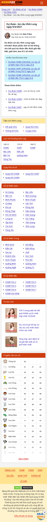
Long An (9, 218)
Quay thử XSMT (32, 173)
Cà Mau (8, 203)
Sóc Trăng (29, 218)
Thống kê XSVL (12, 130)
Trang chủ (10, 470)
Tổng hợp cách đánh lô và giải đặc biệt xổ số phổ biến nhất (29, 342)
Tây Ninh (9, 222)
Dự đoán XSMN (15, 99)
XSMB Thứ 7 (30, 289)
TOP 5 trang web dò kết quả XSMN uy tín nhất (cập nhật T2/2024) (29, 313)
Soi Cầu (10, 475)
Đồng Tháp (10, 211)
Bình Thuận (30, 199)
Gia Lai (8, 252)
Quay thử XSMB (12, 173)
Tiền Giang (30, 222)
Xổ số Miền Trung (11, 238)
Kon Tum (29, 256)
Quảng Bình (10, 263)
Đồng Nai (29, 207)
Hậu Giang (30, 211)
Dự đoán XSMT (15, 107)
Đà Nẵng (29, 244)
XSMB (32, 147)
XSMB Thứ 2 (10, 282)
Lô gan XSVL (31, 130)
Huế (27, 252)
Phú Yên (29, 259)
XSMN (6, 147)
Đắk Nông (29, 248)
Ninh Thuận (10, 259)
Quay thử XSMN (12, 177)
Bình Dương (30, 195)
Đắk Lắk (20, 151)
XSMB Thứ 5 (30, 285)
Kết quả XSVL (11, 126)
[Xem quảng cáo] (41, 516)
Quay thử (22, 475)
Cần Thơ (29, 203)
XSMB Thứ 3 (30, 282)
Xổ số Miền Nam (10, 185)
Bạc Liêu (7, 151)
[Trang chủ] (11, 3)
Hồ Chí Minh (10, 214)
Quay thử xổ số (10, 167)
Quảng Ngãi (10, 267)
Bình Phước (10, 199)
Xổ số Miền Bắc (10, 275)
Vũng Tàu (7, 159)
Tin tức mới (8, 301)
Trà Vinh (9, 226)
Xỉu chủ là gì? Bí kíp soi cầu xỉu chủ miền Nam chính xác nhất (29, 327)
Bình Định (9, 244)
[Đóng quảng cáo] (45, 512)
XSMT (19, 147)
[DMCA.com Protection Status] (23, 488)
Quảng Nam (22, 155)
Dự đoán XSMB (15, 91)
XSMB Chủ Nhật (12, 293)
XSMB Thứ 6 (10, 289)
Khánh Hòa (10, 256)
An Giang (9, 192)
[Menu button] (42, 3)
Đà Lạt (8, 207)
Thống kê (36, 475)
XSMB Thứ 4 (10, 285)
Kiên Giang (30, 214)
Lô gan (23, 481)
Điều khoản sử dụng (23, 515)
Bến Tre (6, 155)
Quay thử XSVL (32, 126)
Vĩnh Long (30, 226)
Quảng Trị (29, 267)
